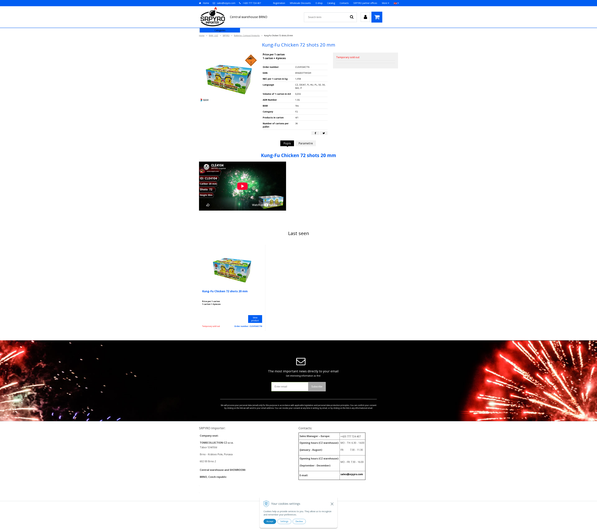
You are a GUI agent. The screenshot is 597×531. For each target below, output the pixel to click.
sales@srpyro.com (226, 3)
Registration (279, 3)
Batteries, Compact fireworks (247, 35)
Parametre (305, 143)
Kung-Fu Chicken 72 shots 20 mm (225, 291)
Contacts (344, 3)
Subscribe (316, 386)
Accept (269, 521)
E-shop (319, 3)
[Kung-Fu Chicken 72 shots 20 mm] (229, 76)
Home (206, 3)
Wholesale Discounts (300, 3)
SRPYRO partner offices (365, 3)
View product (255, 319)
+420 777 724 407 (252, 3)
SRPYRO (226, 35)
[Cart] (377, 17)
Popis (287, 143)
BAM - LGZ (213, 35)
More (385, 3)
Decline (299, 521)
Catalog (331, 3)
